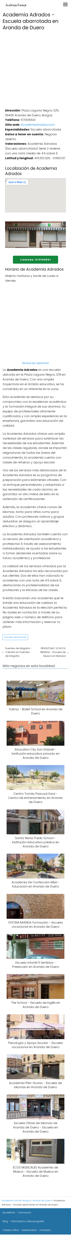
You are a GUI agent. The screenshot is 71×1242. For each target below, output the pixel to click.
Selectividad (29, 1230)
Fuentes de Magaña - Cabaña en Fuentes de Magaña (18, 652)
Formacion (24, 1212)
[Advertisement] (35, 68)
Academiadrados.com (38, 125)
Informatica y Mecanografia (27, 1221)
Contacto (45, 1230)
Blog (5, 1221)
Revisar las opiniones (35, 363)
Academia (9, 1212)
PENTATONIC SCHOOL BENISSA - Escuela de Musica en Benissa (53, 652)
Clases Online (11, 1230)
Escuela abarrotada (15, 637)
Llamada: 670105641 (35, 259)
